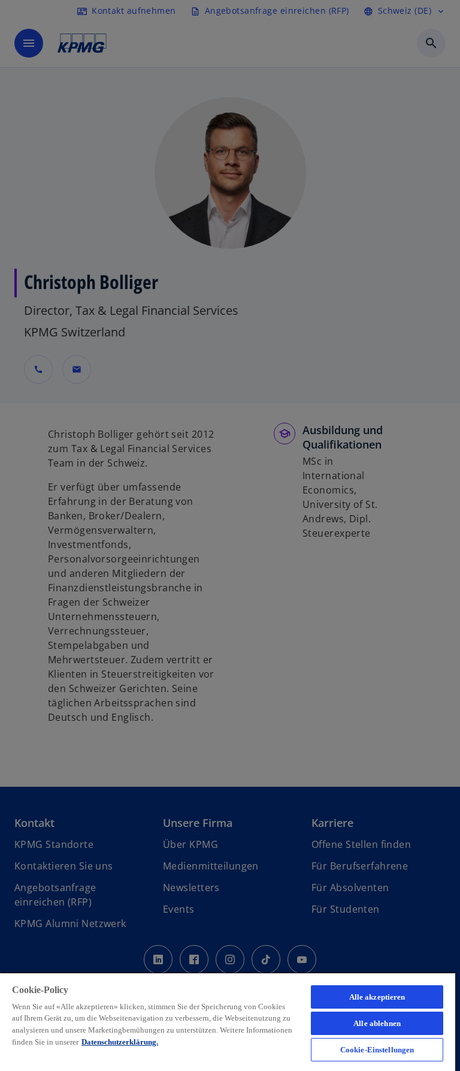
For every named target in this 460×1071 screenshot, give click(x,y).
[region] (227, 1021)
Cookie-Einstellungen (377, 1049)
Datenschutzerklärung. (119, 1041)
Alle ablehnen (377, 1023)
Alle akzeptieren (377, 996)
